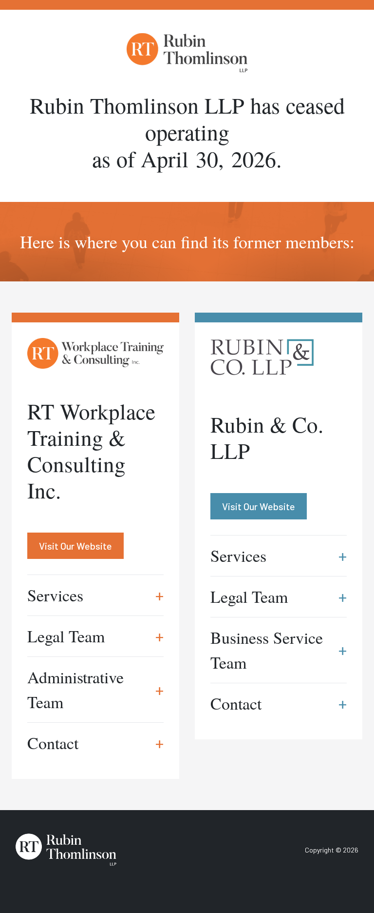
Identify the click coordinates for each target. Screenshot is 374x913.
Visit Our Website (75, 546)
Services (95, 595)
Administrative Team (95, 689)
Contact (95, 743)
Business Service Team (278, 650)
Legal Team (95, 636)
